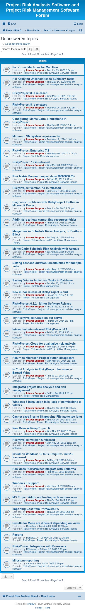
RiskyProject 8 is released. (30, 93)
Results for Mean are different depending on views (46, 523)
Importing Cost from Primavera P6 (35, 509)
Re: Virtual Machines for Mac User (35, 67)
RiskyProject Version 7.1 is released (36, 188)
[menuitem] (11, 23)
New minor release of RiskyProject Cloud (40, 292)
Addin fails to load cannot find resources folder (44, 219)
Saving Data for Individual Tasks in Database (42, 280)
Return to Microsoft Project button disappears (43, 357)
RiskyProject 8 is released (29, 104)
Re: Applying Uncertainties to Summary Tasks (43, 78)
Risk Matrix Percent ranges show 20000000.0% (43, 176)
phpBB (30, 604)
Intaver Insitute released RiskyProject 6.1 (39, 329)
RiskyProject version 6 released (33, 439)
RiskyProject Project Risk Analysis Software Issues (50, 72)
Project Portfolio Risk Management (41, 156)
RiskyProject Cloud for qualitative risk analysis (44, 343)
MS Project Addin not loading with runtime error (45, 497)
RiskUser (31, 526)
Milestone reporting (25, 560)
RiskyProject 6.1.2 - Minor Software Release (41, 303)
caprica (30, 563)
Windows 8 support (25, 483)
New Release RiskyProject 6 (31, 428)
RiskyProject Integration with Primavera (39, 546)
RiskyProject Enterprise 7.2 (30, 150)
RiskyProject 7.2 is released (31, 162)
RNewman (31, 549)
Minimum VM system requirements (36, 136)
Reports (17, 534)
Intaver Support (35, 70)
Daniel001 (31, 537)
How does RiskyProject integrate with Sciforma (44, 469)
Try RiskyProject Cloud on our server (37, 317)
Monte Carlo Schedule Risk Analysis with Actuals (45, 248)
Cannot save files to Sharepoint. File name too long (47, 416)
